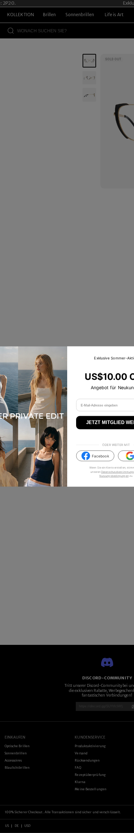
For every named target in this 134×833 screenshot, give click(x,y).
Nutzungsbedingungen (114, 475)
